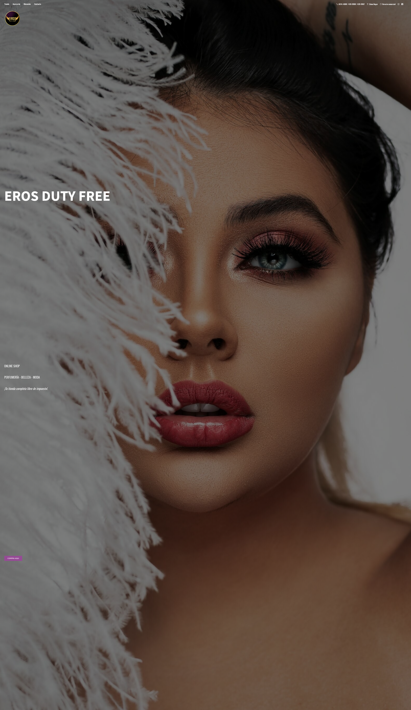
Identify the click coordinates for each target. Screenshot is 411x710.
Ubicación (27, 4)
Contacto (37, 4)
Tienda (6, 4)
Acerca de (16, 4)
